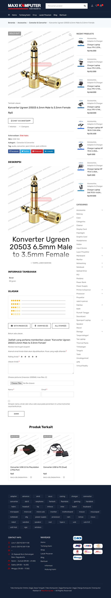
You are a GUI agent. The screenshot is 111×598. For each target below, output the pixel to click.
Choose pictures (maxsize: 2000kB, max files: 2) (27, 377)
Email (44, 390)
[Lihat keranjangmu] (101, 6)
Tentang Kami (46, 546)
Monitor (79, 259)
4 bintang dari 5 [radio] (33, 357)
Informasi (49, 566)
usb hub (13, 527)
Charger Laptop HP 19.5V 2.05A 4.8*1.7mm (95, 149)
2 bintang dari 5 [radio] (26, 357)
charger (74, 496)
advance (25, 496)
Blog (42, 557)
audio (14, 146)
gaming (77, 501)
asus (50, 496)
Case (78, 218)
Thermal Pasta (82, 343)
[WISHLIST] (31, 477)
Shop (43, 550)
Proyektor (80, 297)
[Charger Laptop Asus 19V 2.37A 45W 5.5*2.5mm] (80, 62)
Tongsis (79, 351)
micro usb (41, 512)
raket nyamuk (82, 301)
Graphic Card (81, 237)
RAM (78, 309)
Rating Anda (13, 357)
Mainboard (80, 256)
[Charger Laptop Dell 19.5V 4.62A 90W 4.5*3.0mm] (80, 186)
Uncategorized (82, 358)
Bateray (79, 214)
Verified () (42, 326)
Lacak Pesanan (47, 554)
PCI (77, 275)
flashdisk (64, 501)
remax (80, 517)
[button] (70, 35)
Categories (80, 222)
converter (21, 146)
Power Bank (81, 282)
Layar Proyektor (82, 252)
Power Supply (82, 286)
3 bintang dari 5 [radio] (29, 357)
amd (38, 496)
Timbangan (81, 347)
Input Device (81, 248)
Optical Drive (81, 271)
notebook (14, 517)
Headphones (81, 241)
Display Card (81, 229)
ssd (50, 522)
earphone (39, 501)
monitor (53, 512)
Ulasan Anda (14, 362)
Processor (80, 294)
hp (38, 507)
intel (62, 507)
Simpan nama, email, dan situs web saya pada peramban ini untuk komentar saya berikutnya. (39, 405)
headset (25, 507)
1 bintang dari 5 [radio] (22, 357)
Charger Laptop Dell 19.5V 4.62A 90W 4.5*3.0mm (93, 191)
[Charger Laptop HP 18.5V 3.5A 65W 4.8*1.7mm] (80, 124)
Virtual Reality (82, 366)
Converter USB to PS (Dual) (55, 467)
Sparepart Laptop (83, 320)
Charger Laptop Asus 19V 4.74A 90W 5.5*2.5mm (93, 108)
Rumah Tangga (82, 313)
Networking (81, 263)
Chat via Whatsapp (21, 121)
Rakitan (79, 305)
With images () (20, 326)
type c (62, 522)
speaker (38, 522)
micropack (14, 512)
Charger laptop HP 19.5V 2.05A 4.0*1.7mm (94, 170)
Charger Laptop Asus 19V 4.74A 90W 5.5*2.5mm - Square (94, 87)
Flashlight (80, 233)
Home (43, 542)
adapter (13, 496)
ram (68, 517)
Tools (78, 354)
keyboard (87, 507)
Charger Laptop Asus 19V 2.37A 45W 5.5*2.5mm (93, 67)
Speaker (79, 324)
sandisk (26, 522)
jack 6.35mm (41, 146)
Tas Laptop (80, 339)
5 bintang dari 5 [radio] (37, 357)
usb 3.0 (87, 522)
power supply (40, 517)
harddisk (89, 501)
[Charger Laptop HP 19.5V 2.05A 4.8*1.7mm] (80, 145)
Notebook (80, 267)
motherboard (67, 512)
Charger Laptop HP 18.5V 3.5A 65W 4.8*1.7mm (95, 129)
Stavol (78, 328)
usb (74, 522)
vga (25, 527)
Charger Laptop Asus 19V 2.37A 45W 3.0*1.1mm (93, 46)
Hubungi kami (50, 569)
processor (56, 517)
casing (62, 496)
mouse (82, 512)
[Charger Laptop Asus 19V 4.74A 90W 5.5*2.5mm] (80, 104)
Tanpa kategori (82, 335)
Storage (79, 332)
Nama (11, 390)
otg (26, 517)
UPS (78, 362)
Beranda (11, 23)
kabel (74, 507)
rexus (93, 517)
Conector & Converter (38, 23)
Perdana (79, 278)
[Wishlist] (96, 6)
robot (13, 522)
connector (87, 496)
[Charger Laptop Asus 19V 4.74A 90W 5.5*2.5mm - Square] (80, 83)
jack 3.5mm (30, 146)
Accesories (22, 23)
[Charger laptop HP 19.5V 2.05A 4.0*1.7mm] (80, 166)
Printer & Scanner (83, 290)
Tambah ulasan (14, 103)
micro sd (27, 512)
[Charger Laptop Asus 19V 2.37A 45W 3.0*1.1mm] (80, 41)
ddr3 (27, 501)
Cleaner (79, 225)
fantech (52, 501)
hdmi (14, 507)
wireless (38, 527)
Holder (79, 244)
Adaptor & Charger (95, 41)
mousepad (95, 512)
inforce (50, 507)
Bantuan (44, 561)
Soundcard (80, 316)
